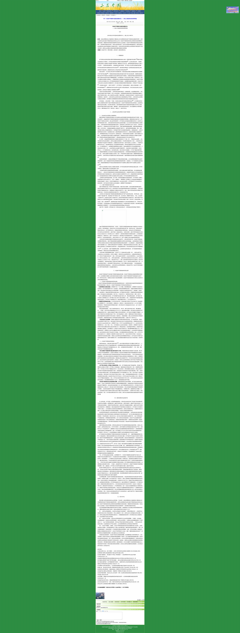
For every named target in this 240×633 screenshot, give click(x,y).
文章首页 (99, 13)
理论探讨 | (103, 13)
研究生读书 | (109, 11)
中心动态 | (129, 13)
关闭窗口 (129, 601)
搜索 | (135, 13)
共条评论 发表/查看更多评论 (102, 607)
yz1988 (143, 599)
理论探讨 (108, 15)
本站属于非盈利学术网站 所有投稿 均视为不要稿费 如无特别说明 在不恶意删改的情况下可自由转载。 (120, 626)
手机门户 (141, 13)
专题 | (132, 13)
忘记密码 (130, 0)
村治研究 (113, 15)
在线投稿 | (122, 11)
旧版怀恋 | (134, 11)
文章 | (104, 11)
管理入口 (126, 625)
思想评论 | (120, 13)
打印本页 (123, 601)
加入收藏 (111, 601)
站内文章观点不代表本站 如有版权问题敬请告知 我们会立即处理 (120, 628)
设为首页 (114, 625)
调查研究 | (112, 13)
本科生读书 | (116, 11)
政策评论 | (108, 13)
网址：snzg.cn (115, 629)
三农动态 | (116, 13)
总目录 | (137, 13)
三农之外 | (125, 13)
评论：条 (132, 21)
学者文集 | (128, 11)
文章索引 (139, 11)
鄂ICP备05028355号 (120, 631)
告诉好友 (117, 601)
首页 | (100, 11)
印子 (119, 21)
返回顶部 (135, 601)
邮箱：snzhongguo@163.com (123, 629)
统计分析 (122, 625)
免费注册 (126, 0)
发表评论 (104, 601)
